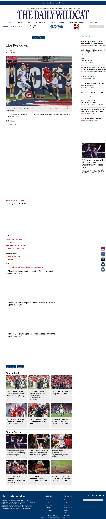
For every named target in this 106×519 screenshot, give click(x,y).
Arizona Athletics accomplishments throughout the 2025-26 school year (16, 480)
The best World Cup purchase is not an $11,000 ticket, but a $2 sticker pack (60, 454)
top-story (21, 367)
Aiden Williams (84, 96)
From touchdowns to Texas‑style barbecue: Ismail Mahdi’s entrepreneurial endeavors (37, 396)
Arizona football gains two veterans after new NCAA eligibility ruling (93, 110)
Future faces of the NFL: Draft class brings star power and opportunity (15, 421)
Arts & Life (30, 22)
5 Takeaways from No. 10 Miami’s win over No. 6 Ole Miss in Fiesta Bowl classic (61, 422)
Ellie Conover (84, 78)
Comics (52, 22)
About (81, 22)
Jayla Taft (83, 62)
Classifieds (92, 22)
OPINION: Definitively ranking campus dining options (91, 101)
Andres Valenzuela (85, 113)
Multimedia (72, 22)
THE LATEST (86, 36)
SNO (60, 517)
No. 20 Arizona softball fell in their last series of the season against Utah (61, 479)
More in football (14, 373)
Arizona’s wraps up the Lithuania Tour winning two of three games (92, 42)
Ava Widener (84, 120)
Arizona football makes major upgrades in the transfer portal (38, 421)
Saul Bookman (10, 50)
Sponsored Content (51, 515)
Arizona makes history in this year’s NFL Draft (61, 393)
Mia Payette (83, 87)
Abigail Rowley (84, 104)
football (35, 38)
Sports (20, 22)
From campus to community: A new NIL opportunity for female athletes (38, 480)
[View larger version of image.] (39, 81)
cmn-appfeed (10, 367)
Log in (63, 517)
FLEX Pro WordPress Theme (51, 517)
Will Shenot (83, 45)
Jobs (47, 512)
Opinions (60, 22)
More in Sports (13, 432)
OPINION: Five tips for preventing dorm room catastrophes (92, 93)
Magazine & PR (41, 22)
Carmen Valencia (67, 106)
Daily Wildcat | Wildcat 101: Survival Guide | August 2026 (93, 51)
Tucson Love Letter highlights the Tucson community (92, 84)
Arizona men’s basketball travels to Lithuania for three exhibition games (93, 68)
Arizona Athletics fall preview (91, 118)
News (11, 22)
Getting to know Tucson (89, 76)
